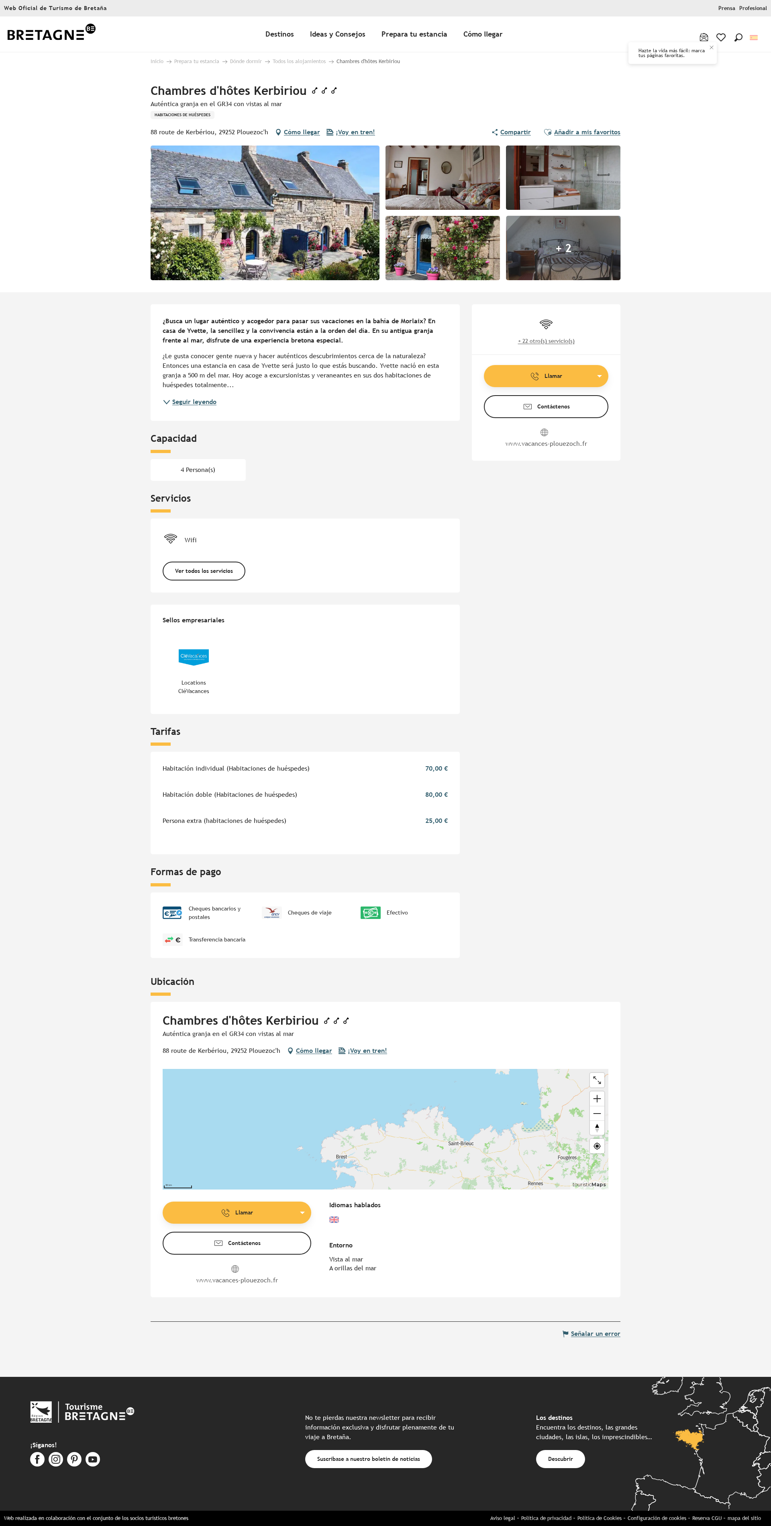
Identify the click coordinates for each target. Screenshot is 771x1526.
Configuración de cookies (657, 1518)
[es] (754, 37)
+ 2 (563, 248)
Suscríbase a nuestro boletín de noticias (368, 1458)
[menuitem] (51, 34)
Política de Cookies (599, 1518)
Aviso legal (502, 1518)
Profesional (753, 8)
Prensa (726, 8)
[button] (738, 37)
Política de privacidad (546, 1518)
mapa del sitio (744, 1518)
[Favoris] (721, 37)
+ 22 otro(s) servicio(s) (546, 341)
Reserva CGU (707, 1518)
